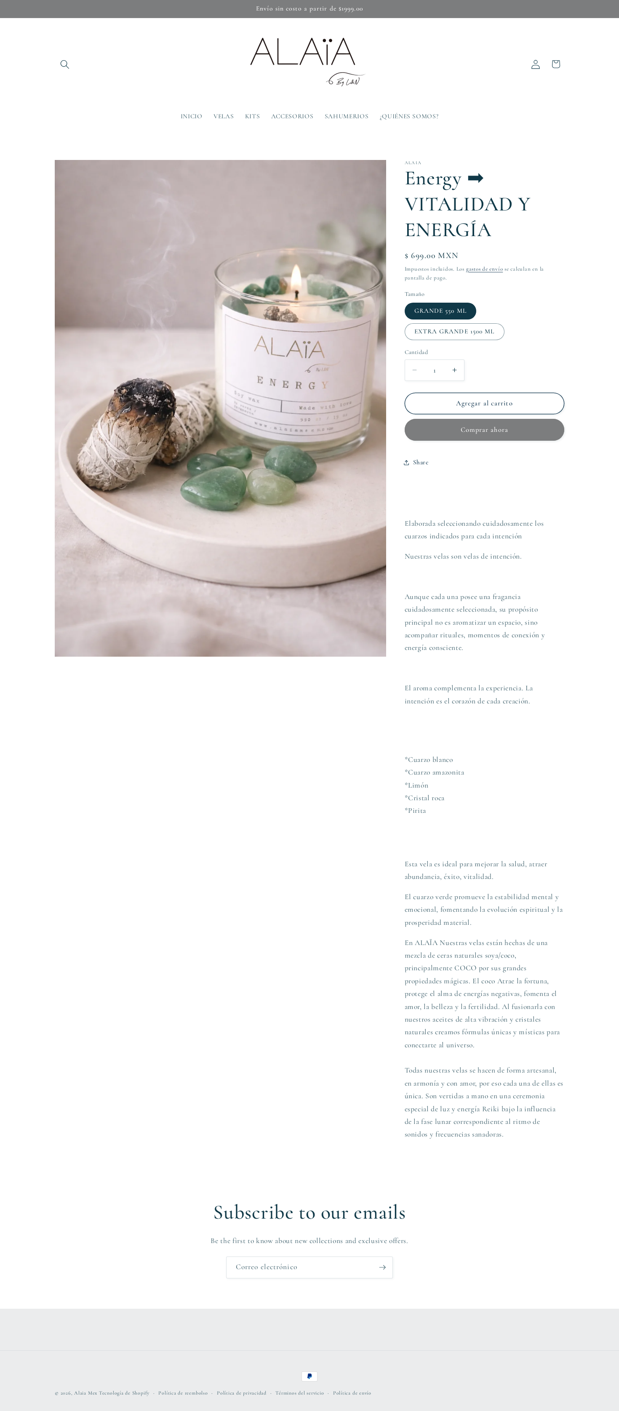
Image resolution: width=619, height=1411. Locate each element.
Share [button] (421, 462)
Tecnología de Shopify (124, 1393)
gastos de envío (484, 268)
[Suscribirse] (382, 1267)
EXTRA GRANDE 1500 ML (454, 331)
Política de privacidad (242, 1393)
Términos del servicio (299, 1393)
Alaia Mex (85, 1393)
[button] (65, 64)
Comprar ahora (484, 429)
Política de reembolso (183, 1393)
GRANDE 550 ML (440, 310)
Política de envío (352, 1393)
